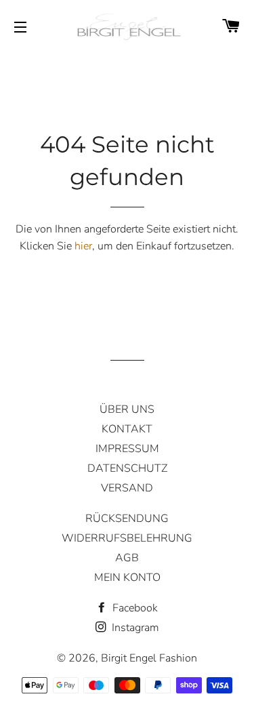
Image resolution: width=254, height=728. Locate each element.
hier (83, 246)
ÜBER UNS (127, 409)
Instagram (134, 627)
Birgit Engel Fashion (149, 658)
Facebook (134, 608)
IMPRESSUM (127, 448)
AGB (127, 557)
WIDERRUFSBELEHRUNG (127, 538)
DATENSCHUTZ (127, 468)
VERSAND (127, 488)
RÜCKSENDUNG (127, 518)
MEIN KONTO (127, 577)
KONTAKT (127, 429)
